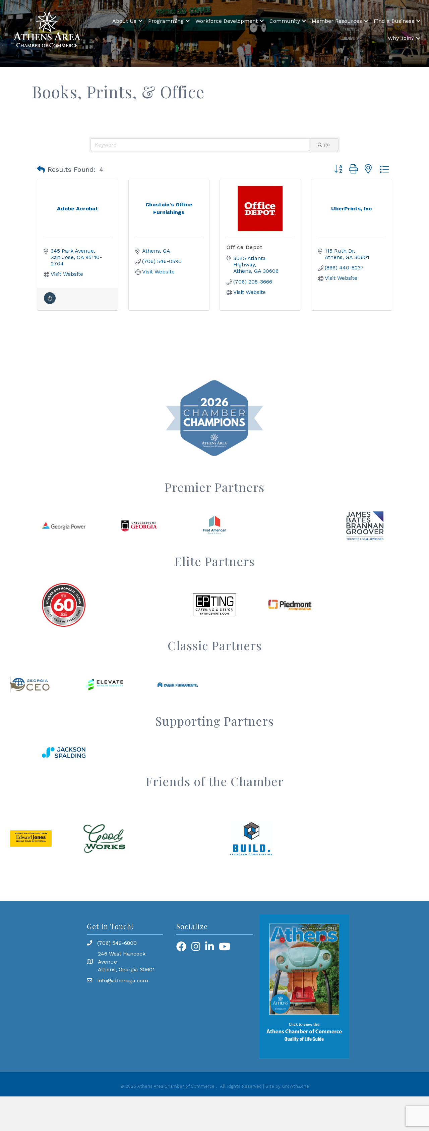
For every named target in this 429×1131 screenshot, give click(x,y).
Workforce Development (226, 21)
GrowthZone (295, 1086)
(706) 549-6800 (117, 943)
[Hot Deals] (50, 302)
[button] (41, 169)
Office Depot (244, 247)
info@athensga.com (122, 980)
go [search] (327, 144)
